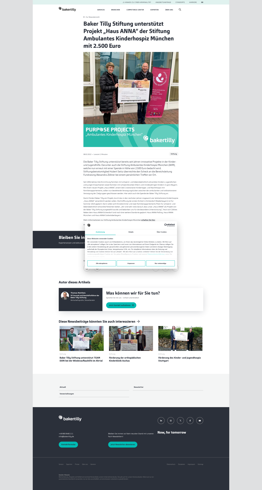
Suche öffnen (179, 9)
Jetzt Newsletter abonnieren (123, 444)
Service (61, 464)
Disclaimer (181, 464)
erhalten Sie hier (148, 220)
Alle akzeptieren (101, 263)
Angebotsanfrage (163, 2)
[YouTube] (199, 420)
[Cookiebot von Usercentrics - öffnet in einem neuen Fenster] (166, 225)
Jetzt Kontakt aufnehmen (120, 305)
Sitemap (200, 464)
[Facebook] (190, 420)
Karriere (193, 2)
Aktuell (63, 387)
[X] (180, 420)
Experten (154, 10)
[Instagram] (170, 420)
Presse (77, 464)
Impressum (191, 464)
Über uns (169, 10)
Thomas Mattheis (78, 293)
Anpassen (131, 263)
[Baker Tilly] (67, 9)
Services (101, 10)
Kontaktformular (68, 444)
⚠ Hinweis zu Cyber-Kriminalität (137, 2)
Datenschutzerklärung (156, 254)
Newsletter (138, 387)
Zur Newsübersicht (93, 17)
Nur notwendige (160, 263)
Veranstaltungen (67, 394)
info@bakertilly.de (66, 436)
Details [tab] (131, 232)
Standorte (180, 2)
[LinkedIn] (161, 420)
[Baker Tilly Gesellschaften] (70, 418)
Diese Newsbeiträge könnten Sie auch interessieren (97, 321)
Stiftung (174, 154)
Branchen (115, 10)
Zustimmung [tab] (100, 232)
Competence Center (135, 10)
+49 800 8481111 (66, 433)
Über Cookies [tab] (162, 232)
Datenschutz (171, 464)
